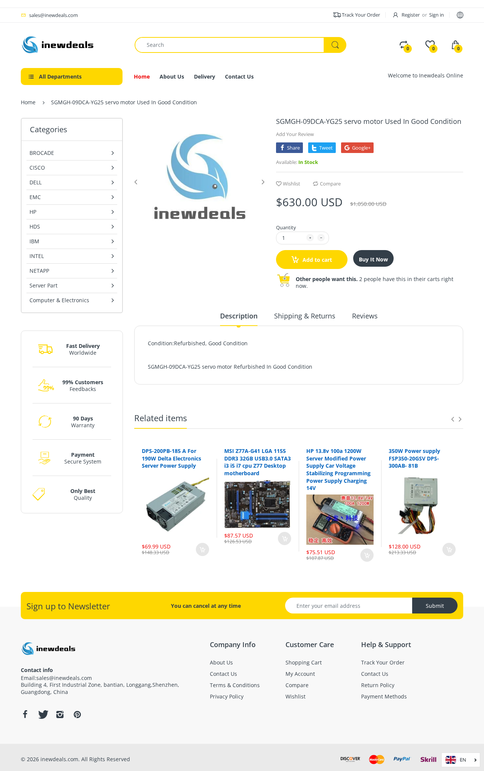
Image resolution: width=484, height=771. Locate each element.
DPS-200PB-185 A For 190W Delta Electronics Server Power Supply (171, 458)
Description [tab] (239, 315)
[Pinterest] (77, 714)
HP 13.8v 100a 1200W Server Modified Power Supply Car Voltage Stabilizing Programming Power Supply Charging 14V (338, 469)
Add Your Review (295, 134)
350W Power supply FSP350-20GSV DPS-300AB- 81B (414, 458)
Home (28, 102)
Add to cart (316, 259)
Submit (435, 605)
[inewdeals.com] (58, 44)
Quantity (286, 227)
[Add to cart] (202, 549)
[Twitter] (42, 714)
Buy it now (373, 259)
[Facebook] (25, 714)
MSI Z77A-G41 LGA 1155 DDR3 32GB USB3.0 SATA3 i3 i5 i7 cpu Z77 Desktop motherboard (257, 462)
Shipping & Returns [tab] (304, 315)
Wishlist (291, 183)
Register (410, 14)
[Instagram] (60, 714)
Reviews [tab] (365, 315)
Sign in (436, 14)
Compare (330, 183)
